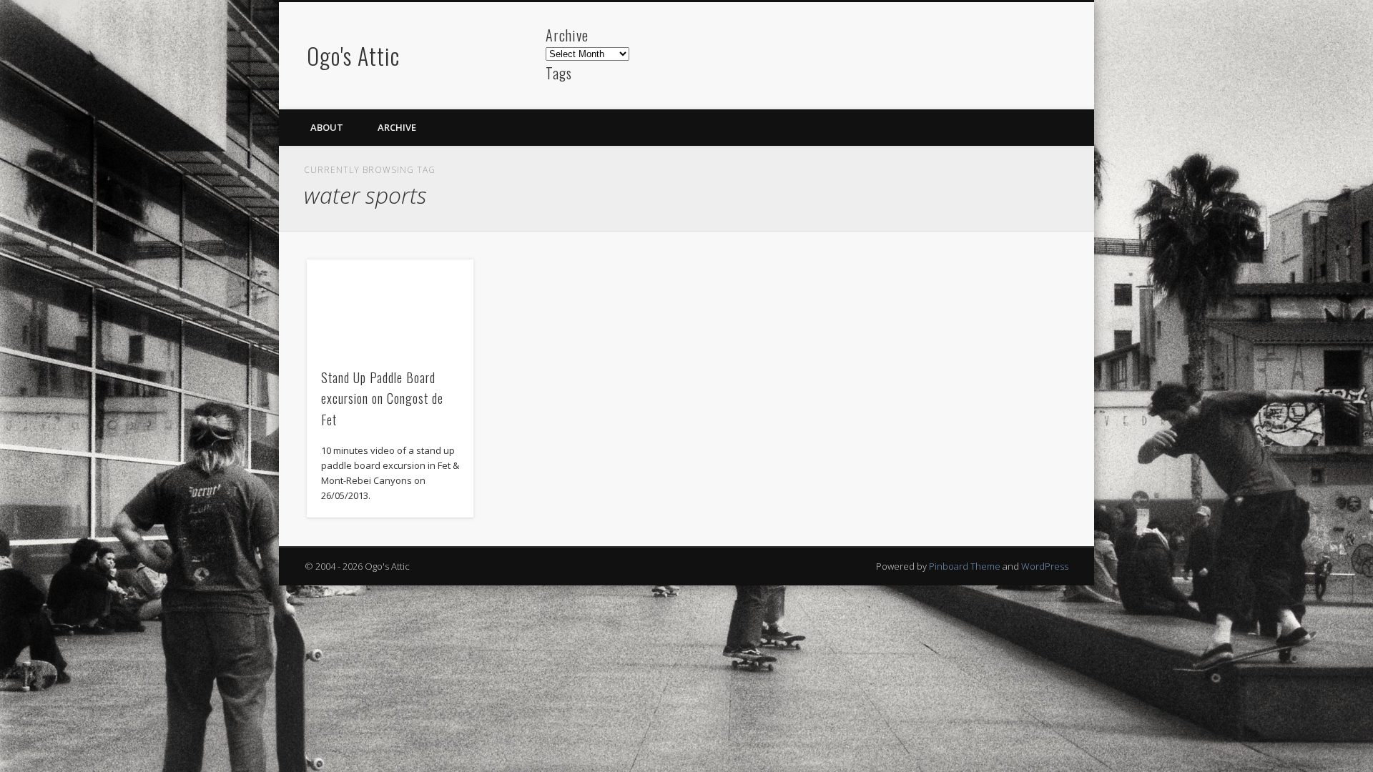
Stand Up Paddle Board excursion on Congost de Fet (382, 398)
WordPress (1044, 566)
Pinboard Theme (964, 566)
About (326, 127)
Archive (397, 127)
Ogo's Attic (353, 55)
